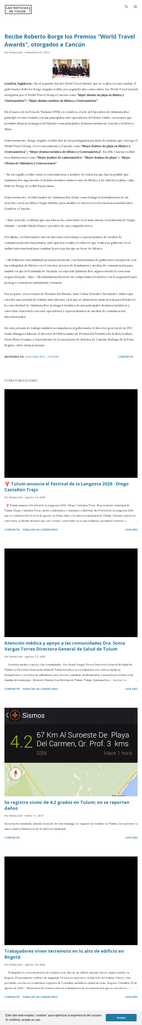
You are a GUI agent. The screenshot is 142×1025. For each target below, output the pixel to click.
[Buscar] (126, 6)
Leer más (131, 529)
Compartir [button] (125, 356)
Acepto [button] (121, 1017)
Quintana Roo (35, 356)
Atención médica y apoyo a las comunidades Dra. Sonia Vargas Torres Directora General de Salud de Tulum (64, 646)
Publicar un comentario (40, 529)
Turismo (53, 356)
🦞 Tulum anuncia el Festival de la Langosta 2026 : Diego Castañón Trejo (66, 487)
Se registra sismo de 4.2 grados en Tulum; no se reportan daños (66, 805)
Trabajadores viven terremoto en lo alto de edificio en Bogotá (64, 954)
